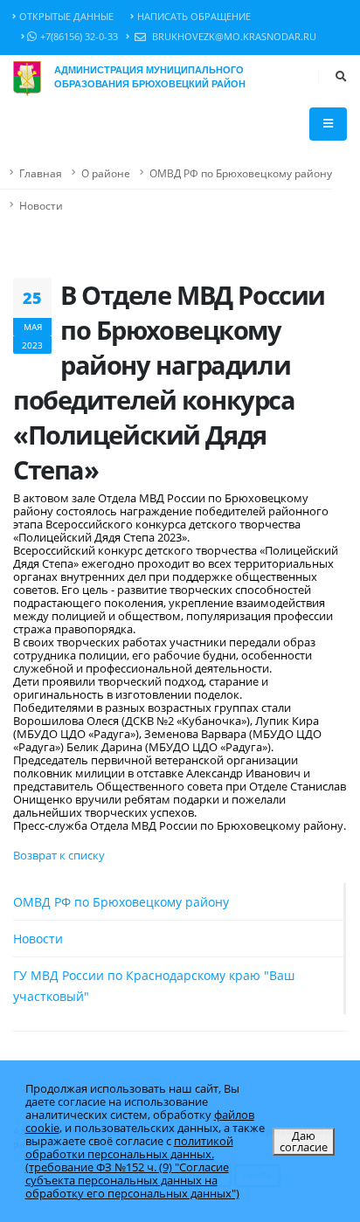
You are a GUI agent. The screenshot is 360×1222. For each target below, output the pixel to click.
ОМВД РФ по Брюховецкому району (240, 173)
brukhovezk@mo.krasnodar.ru (232, 37)
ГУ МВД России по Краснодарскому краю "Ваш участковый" (153, 986)
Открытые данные (66, 16)
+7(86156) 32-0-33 (79, 37)
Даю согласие (304, 1141)
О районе (105, 173)
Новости (41, 205)
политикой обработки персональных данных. (129, 1147)
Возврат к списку (59, 855)
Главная (40, 173)
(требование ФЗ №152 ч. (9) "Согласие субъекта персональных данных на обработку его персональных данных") (132, 1180)
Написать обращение (194, 16)
